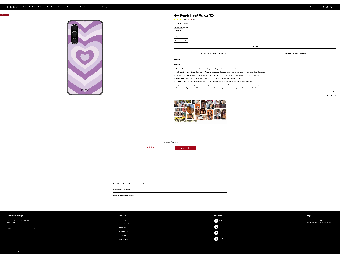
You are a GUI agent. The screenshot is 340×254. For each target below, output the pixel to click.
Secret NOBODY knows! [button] (118, 201)
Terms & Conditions (124, 231)
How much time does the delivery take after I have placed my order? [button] (128, 183)
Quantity (176, 37)
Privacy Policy (122, 220)
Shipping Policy (123, 227)
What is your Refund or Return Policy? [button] (121, 189)
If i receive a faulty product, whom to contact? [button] (123, 195)
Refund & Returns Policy (125, 224)
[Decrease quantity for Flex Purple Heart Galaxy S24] (176, 40)
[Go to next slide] (184, 2)
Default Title (178, 30)
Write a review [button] (186, 148)
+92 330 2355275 (328, 222)
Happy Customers (123, 239)
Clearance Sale (122, 235)
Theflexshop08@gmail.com (319, 220)
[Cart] (331, 7)
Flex (12, 251)
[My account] (327, 7)
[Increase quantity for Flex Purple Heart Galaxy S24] (186, 40)
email (9, 228)
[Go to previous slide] (156, 2)
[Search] (323, 7)
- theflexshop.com (17, 251)
